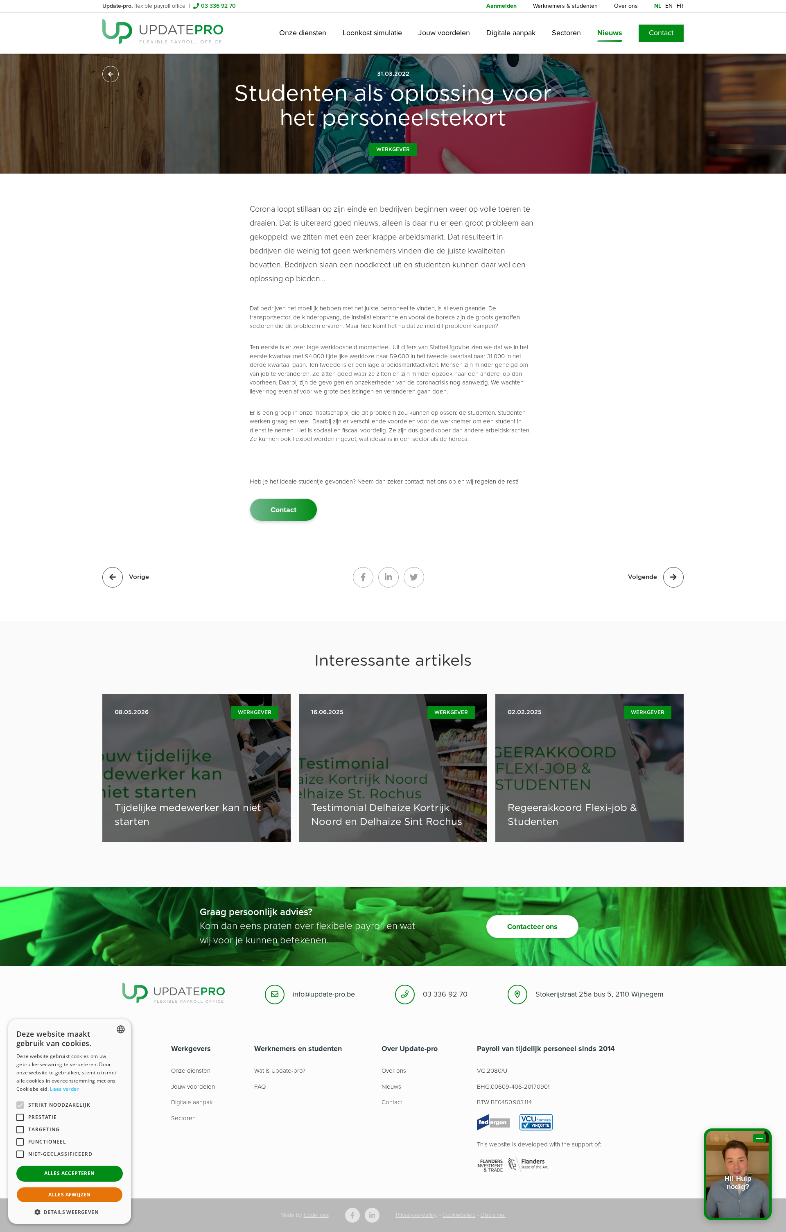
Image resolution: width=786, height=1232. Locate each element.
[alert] (69, 1121)
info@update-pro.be (324, 994)
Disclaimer (493, 1215)
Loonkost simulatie (372, 32)
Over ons (626, 5)
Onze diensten (302, 32)
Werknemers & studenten (565, 5)
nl (657, 5)
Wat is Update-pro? (279, 1070)
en (669, 5)
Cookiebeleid (459, 1215)
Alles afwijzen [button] (69, 1194)
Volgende (642, 577)
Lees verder (64, 1088)
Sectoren (566, 32)
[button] (69, 1212)
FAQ (260, 1086)
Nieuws (609, 32)
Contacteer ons (532, 926)
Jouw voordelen (444, 32)
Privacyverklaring (417, 1215)
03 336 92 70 (218, 5)
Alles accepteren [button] (69, 1173)
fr (680, 5)
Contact (661, 32)
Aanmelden (501, 5)
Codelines (316, 1215)
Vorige (139, 577)
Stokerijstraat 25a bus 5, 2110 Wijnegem (599, 994)
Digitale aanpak (510, 32)
